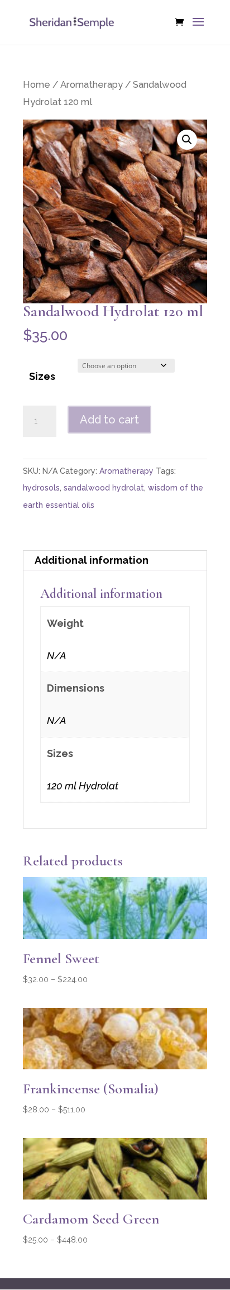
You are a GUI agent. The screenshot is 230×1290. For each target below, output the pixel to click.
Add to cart (109, 419)
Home (36, 84)
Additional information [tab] (91, 560)
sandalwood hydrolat (104, 487)
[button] (187, 140)
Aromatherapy (91, 84)
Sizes (42, 376)
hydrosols (41, 487)
